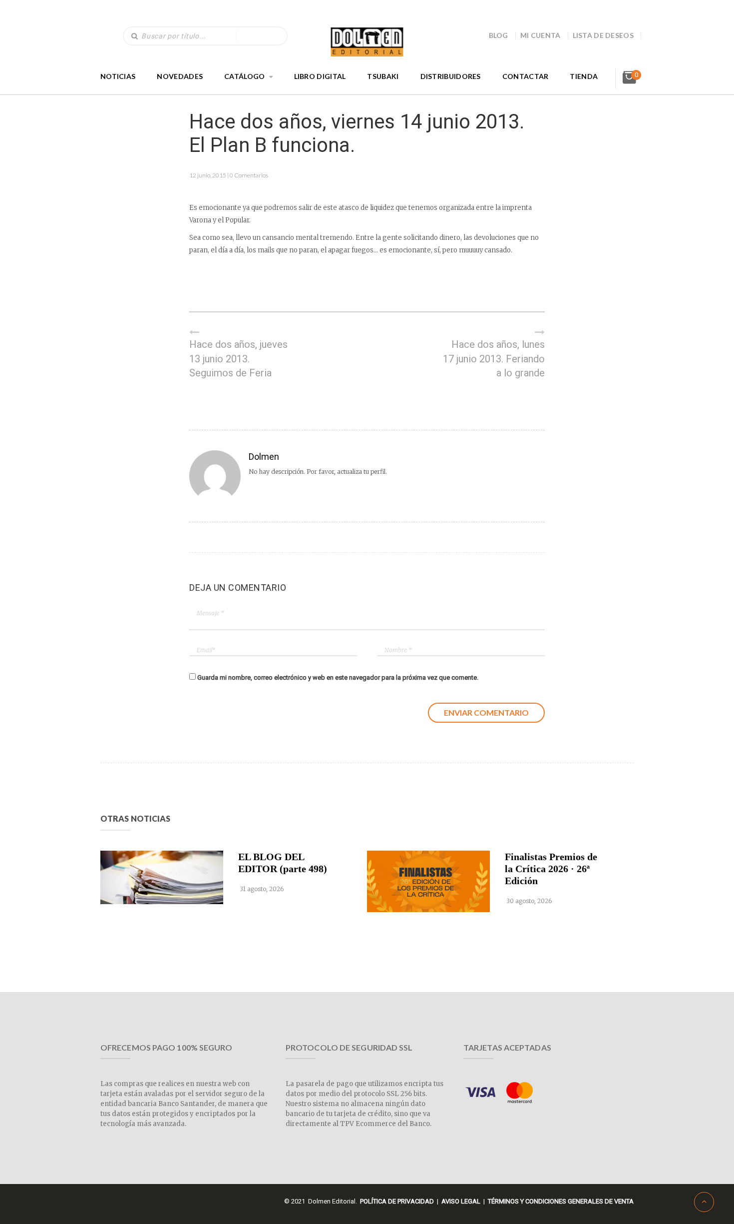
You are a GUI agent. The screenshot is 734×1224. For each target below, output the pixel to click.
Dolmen (264, 456)
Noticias (117, 76)
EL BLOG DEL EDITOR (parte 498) (282, 862)
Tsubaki (382, 76)
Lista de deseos (603, 35)
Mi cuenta (540, 35)
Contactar (525, 76)
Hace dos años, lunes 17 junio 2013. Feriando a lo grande (494, 358)
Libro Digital (320, 76)
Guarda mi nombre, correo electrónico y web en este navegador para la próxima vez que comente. (337, 677)
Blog (498, 35)
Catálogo (244, 76)
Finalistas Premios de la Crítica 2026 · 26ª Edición (551, 868)
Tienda (584, 76)
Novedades (180, 76)
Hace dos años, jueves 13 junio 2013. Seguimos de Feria (238, 358)
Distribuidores (450, 76)
